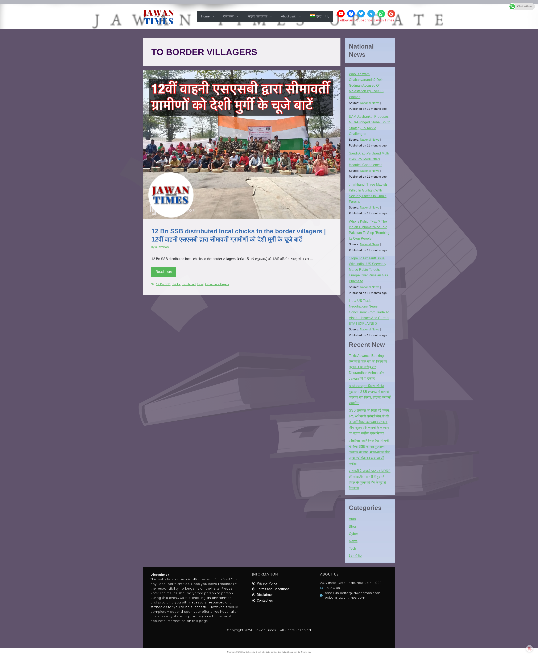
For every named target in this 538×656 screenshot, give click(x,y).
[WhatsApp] (381, 13)
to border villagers (217, 284)
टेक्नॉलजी (228, 16)
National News (369, 102)
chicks (176, 284)
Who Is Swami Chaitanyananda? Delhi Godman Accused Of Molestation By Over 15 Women (366, 85)
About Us (329, 574)
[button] (327, 16)
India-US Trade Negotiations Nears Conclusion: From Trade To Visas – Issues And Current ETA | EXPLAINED (369, 312)
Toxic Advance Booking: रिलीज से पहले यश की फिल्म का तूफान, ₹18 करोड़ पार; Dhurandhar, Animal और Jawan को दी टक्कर (368, 367)
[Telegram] (371, 13)
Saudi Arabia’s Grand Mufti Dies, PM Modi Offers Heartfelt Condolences (369, 159)
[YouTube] (341, 13)
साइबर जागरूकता (257, 16)
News (353, 541)
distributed (189, 284)
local (200, 284)
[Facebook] (351, 13)
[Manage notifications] (529, 648)
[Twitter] (361, 13)
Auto (352, 519)
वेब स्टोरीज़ (355, 556)
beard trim (292, 652)
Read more (164, 271)
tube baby (266, 652)
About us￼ (288, 16)
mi (309, 652)
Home (205, 16)
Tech (352, 548)
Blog (352, 526)
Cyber (353, 534)
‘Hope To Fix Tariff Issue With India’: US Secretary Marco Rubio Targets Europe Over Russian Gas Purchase (368, 269)
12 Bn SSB (163, 284)
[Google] (391, 13)
